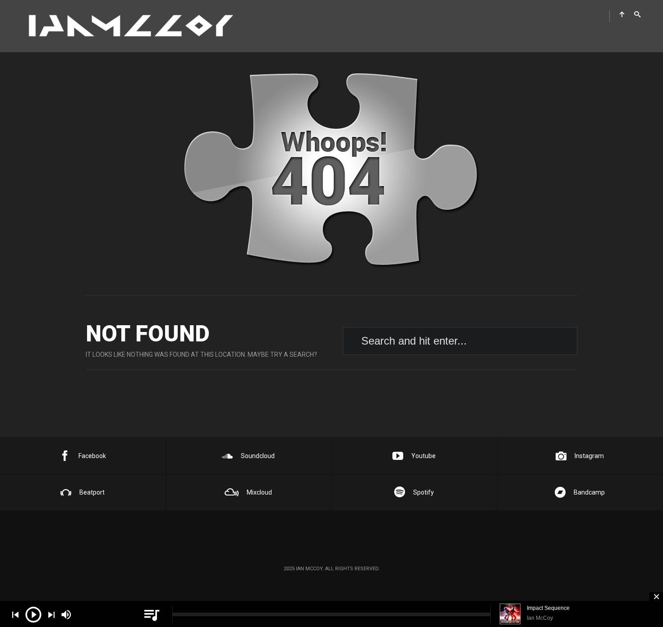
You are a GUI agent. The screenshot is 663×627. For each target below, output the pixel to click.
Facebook (92, 455)
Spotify (423, 492)
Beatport (92, 492)
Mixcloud (259, 492)
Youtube (423, 455)
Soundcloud (258, 455)
